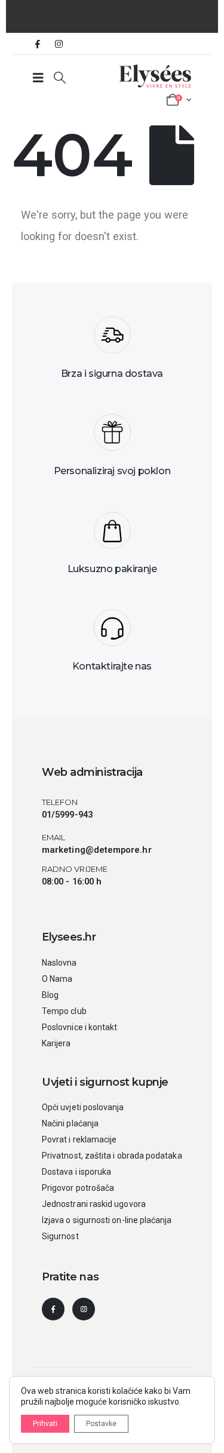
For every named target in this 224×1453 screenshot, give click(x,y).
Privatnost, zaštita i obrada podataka (112, 1155)
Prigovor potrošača (78, 1188)
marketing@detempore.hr (97, 849)
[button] (60, 77)
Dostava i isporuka (76, 1171)
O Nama (57, 979)
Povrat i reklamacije (79, 1139)
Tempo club (64, 1011)
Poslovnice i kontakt (79, 1027)
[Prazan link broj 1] (38, 78)
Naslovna (59, 962)
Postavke (101, 1424)
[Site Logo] (155, 76)
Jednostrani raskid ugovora (94, 1204)
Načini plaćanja (70, 1123)
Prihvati (45, 1424)
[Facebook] (37, 43)
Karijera (56, 1043)
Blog (50, 995)
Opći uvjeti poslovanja (83, 1107)
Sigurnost (60, 1236)
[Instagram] (58, 43)
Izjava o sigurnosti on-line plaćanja (107, 1220)
